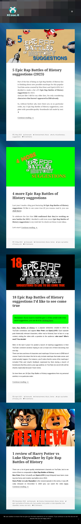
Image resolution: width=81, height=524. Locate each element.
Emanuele (28, 135)
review (21, 505)
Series (53, 242)
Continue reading (26, 118)
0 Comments (28, 137)
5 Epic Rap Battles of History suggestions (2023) (37, 72)
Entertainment (39, 135)
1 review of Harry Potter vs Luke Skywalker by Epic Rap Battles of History (36, 457)
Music (47, 135)
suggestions (16, 137)
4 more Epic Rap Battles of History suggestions (35, 195)
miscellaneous (60, 135)
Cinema (41, 501)
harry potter (37, 503)
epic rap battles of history (20, 503)
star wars (27, 505)
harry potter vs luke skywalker (51, 503)
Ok (40, 521)
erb (53, 135)
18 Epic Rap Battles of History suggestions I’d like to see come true (39, 301)
